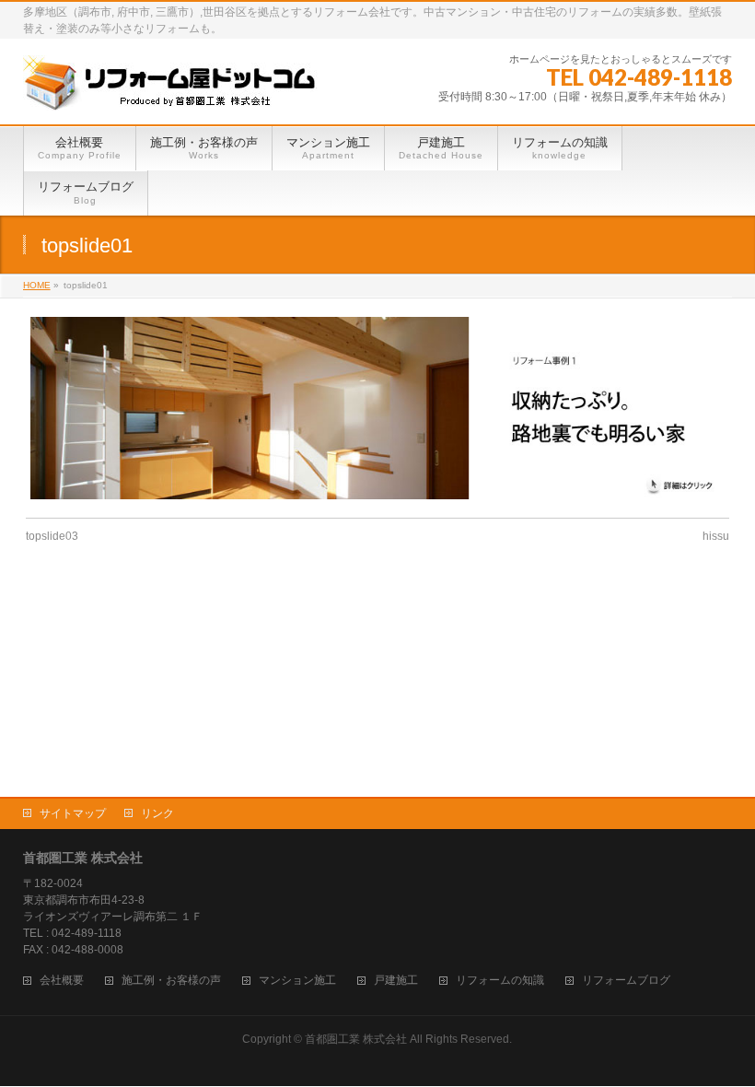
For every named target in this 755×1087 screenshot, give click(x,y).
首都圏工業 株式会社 (356, 1039)
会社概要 (62, 981)
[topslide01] (377, 408)
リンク (157, 813)
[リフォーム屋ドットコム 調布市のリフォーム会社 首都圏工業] (171, 89)
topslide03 (52, 536)
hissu (716, 536)
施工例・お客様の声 (171, 981)
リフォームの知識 (500, 981)
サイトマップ (73, 813)
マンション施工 (297, 981)
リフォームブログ (626, 981)
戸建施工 (396, 981)
